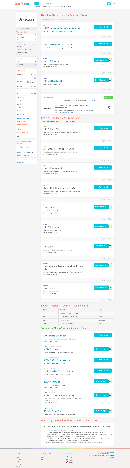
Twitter (19, 107)
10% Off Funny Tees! (53, 411)
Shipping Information (23, 118)
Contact (18, 466)
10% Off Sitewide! (52, 382)
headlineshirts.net (25, 52)
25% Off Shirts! (50, 288)
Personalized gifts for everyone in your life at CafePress (60, 340)
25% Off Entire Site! (52, 208)
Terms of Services (109, 460)
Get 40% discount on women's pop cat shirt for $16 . (58, 48)
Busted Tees (20, 162)
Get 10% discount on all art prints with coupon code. (59, 353)
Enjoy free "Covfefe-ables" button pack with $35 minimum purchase (62, 272)
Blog (17, 463)
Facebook (19, 104)
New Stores (19, 459)
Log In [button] (113, 3)
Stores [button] (68, 6)
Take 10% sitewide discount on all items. (55, 386)
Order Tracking (21, 121)
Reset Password (45, 461)
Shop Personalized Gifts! (55, 336)
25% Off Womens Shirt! (54, 168)
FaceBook (71, 458)
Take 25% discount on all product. (53, 230)
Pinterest (70, 462)
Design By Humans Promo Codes (26, 159)
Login (42, 457)
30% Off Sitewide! (51, 61)
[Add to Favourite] (102, 31)
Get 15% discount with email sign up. (54, 363)
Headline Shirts (54, 430)
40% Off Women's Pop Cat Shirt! (58, 45)
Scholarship (19, 465)
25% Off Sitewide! (51, 227)
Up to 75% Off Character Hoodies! (60, 371)
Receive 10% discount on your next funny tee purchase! (60, 414)
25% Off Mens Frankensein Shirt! (58, 149)
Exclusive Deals (46, 6)
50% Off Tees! (49, 247)
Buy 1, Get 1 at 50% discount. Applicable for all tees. (58, 250)
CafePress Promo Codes (23, 155)
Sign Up (43, 459)
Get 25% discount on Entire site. (52, 211)
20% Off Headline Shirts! (54, 81)
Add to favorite (27, 28)
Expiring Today (56, 6)
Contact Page (20, 97)
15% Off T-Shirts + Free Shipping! (59, 395)
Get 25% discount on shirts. (51, 292)
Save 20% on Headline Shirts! (51, 84)
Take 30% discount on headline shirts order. (55, 64)
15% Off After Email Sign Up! (57, 360)
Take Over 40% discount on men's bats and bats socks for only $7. (62, 191)
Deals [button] (62, 6)
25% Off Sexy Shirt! (52, 129)
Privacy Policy (91, 100)
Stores (17, 457)
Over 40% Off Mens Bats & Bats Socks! (61, 188)
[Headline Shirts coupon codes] (26, 19)
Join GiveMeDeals (65, 112)
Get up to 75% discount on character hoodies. (57, 374)
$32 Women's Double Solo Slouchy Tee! (62, 28)
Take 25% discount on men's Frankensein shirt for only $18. (60, 152)
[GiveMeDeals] (106, 453)
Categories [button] (37, 6)
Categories (18, 461)
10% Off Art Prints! (52, 349)
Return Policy (20, 114)
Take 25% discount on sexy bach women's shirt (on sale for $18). (61, 132)
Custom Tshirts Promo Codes (25, 152)
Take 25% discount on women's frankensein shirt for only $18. (61, 171)
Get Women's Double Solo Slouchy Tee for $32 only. (58, 31)
